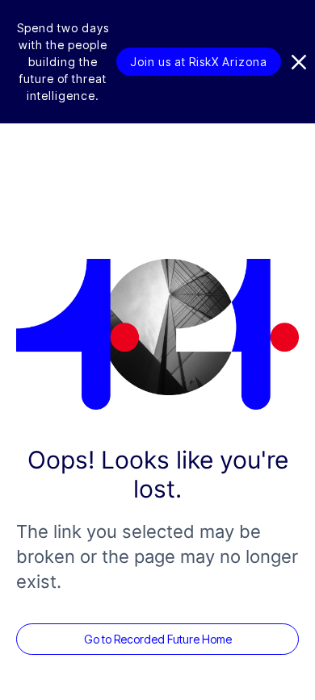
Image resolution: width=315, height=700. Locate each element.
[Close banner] (299, 62)
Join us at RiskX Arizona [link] (198, 62)
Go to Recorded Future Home (158, 639)
